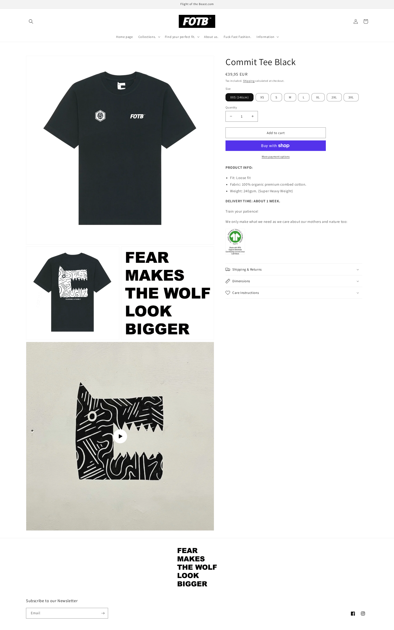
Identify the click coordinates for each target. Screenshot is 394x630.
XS (262, 97)
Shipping (249, 80)
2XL (334, 97)
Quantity (231, 107)
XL (318, 97)
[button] (31, 21)
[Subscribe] (103, 613)
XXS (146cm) (239, 97)
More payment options (276, 156)
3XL (351, 97)
